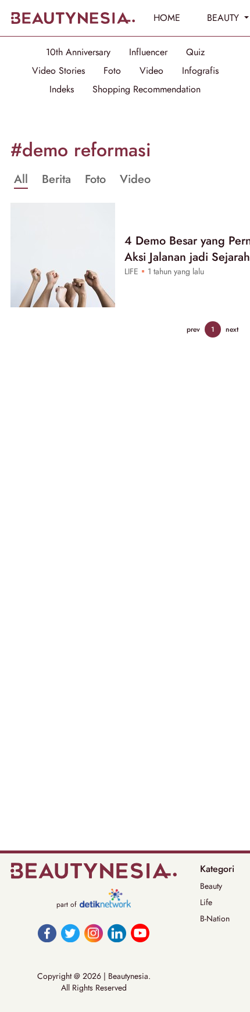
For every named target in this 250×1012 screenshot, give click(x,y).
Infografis (200, 70)
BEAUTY (224, 17)
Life (206, 902)
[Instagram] (93, 933)
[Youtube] (140, 933)
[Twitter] (70, 933)
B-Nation (215, 918)
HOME (166, 17)
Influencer (148, 52)
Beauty (211, 886)
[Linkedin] (117, 933)
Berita (56, 179)
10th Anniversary (78, 52)
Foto (112, 70)
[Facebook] (47, 933)
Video (151, 70)
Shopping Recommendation (146, 89)
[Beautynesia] (72, 18)
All (21, 179)
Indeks (61, 89)
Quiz (195, 52)
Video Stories (58, 70)
